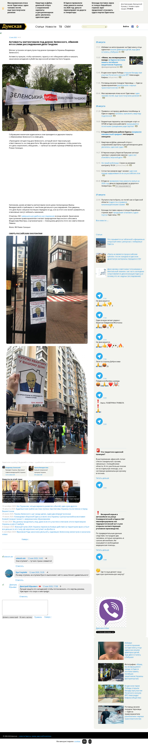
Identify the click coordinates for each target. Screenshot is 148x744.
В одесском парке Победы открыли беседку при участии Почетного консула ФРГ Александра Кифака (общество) (133, 692)
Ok (84, 741)
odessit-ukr (21, 558)
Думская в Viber (102, 628)
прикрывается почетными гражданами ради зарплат (120, 125)
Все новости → (102, 220)
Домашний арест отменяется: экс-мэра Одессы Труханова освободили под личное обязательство (14, 497)
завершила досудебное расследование (37, 216)
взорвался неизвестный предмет (121, 133)
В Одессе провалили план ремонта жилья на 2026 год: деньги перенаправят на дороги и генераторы (75, 8)
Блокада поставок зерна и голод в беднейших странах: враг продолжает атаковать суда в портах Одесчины (103, 8)
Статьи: (99, 234)
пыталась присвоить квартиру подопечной (121, 114)
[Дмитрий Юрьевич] (9, 587)
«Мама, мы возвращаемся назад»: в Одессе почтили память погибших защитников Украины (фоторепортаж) (134, 671)
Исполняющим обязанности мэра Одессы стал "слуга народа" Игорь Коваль (67, 499)
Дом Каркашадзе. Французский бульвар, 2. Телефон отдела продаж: (131, 6)
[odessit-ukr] (7, 556)
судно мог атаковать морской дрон (119, 156)
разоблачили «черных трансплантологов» (118, 86)
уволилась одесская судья (112, 147)
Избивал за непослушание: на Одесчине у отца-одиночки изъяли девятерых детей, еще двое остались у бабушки (133, 650)
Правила (38, 617)
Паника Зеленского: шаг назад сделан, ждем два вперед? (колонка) (42, 514)
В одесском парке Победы (112, 72)
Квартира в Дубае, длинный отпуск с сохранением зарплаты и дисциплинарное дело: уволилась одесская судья (44, 10)
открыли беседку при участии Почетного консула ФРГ (121, 73)
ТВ (60, 26)
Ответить (20, 566)
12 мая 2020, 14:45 (35, 558)
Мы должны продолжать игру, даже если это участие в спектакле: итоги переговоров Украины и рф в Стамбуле (44, 522)
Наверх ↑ (25, 539)
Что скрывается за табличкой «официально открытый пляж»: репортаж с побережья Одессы (126, 241)
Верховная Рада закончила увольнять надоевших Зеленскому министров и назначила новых (46, 533)
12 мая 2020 (13, 37)
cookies (77, 741)
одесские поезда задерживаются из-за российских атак (120, 172)
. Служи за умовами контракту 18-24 (118, 164)
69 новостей (38, 475)
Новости (50, 26)
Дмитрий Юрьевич (29, 586)
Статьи (39, 26)
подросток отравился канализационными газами (114, 203)
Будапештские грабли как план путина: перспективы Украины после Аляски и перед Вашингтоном (44, 510)
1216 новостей (10, 475)
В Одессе (105, 181)
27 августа (100, 195)
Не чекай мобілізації (110, 163)
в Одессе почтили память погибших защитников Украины (113, 62)
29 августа (100, 42)
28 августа (100, 106)
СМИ (68, 26)
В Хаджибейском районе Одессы (116, 132)
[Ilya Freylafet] (9, 577)
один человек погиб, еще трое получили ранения (120, 94)
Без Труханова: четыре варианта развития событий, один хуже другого (47, 506)
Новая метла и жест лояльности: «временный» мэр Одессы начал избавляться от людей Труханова (41, 497)
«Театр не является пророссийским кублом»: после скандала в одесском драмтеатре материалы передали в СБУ (124, 256)
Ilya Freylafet (21, 572)
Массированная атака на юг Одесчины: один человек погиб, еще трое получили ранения (17, 8)
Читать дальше (102, 478)
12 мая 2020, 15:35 (36, 572)
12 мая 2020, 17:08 (50, 586)
